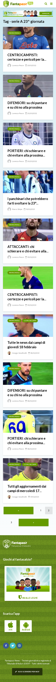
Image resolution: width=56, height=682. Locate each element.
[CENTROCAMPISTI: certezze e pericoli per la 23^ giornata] (28, 277)
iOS (10, 629)
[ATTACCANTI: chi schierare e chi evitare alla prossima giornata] (28, 229)
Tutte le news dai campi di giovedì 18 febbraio (26, 344)
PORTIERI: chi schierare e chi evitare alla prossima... (26, 153)
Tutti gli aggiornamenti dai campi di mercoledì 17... (26, 488)
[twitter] (13, 646)
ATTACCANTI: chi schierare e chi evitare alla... (28, 249)
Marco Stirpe (17, 209)
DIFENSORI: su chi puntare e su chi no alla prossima (27, 105)
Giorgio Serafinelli (19, 353)
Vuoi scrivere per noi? (28, 671)
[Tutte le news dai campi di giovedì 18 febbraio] (28, 325)
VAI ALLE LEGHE (30, 598)
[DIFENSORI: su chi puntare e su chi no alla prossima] (28, 85)
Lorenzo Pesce (18, 65)
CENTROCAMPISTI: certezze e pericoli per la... (26, 57)
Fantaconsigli (14, 33)
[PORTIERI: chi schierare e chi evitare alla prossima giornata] (28, 133)
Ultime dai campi (30, 321)
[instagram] (19, 646)
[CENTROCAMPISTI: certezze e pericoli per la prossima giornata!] (28, 37)
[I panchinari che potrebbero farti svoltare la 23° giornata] (28, 181)
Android (26, 629)
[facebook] (6, 646)
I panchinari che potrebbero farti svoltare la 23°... (27, 201)
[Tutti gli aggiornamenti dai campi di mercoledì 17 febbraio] (28, 469)
